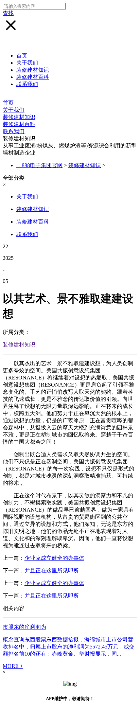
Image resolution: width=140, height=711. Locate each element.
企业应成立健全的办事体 (54, 558)
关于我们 (27, 63)
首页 (21, 55)
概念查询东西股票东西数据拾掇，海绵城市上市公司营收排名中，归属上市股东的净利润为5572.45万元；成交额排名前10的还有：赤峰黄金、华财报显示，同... (69, 647)
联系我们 (27, 84)
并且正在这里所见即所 (51, 570)
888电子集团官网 (42, 165)
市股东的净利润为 (24, 627)
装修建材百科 (32, 77)
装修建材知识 (32, 70)
